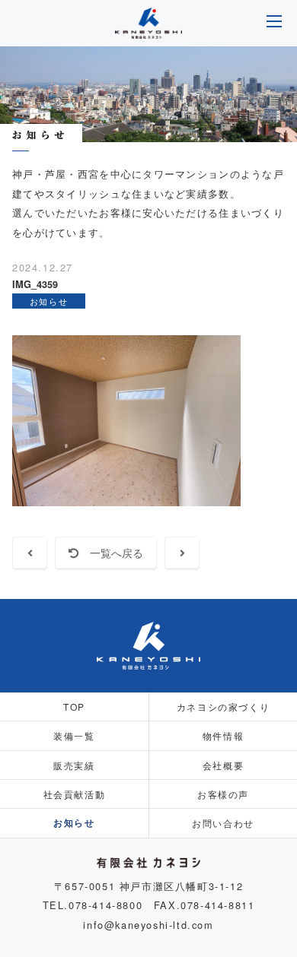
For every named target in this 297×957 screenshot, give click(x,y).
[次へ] (182, 553)
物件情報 (223, 735)
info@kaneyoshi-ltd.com (148, 924)
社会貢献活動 (74, 793)
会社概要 (223, 765)
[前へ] (29, 553)
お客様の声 (223, 793)
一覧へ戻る (111, 552)
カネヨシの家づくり (223, 706)
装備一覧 (73, 735)
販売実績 (73, 765)
